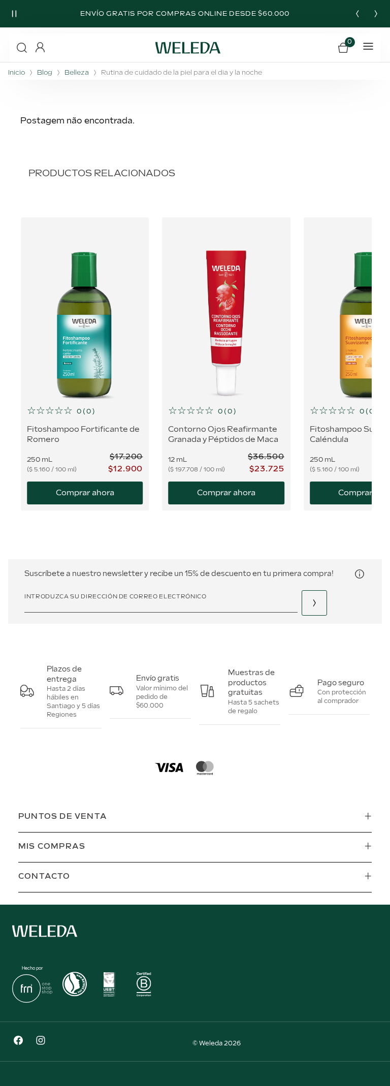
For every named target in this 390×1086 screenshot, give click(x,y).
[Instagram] (41, 1041)
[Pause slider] (14, 14)
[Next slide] (376, 14)
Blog (44, 73)
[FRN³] (32, 1000)
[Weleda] (44, 939)
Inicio (16, 73)
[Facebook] (18, 1041)
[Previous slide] (357, 14)
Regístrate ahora (314, 603)
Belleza (76, 73)
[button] (22, 48)
